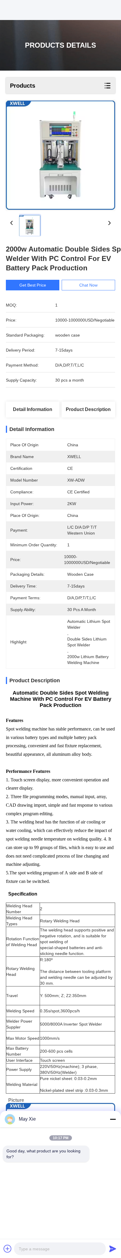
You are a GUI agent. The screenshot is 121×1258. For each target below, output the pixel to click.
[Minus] (112, 1119)
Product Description (88, 409)
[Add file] (8, 1248)
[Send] (112, 1248)
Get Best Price (32, 285)
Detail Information (32, 409)
